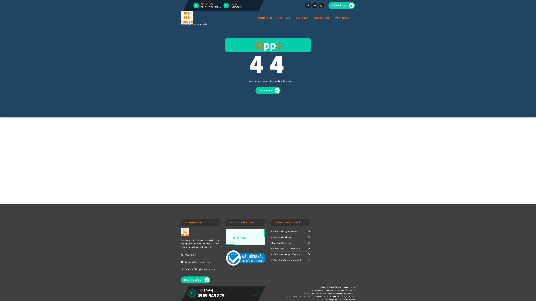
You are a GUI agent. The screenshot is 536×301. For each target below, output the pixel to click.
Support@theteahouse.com (198, 262)
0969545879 (236, 7)
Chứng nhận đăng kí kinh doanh (286, 260)
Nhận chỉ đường (193, 279)
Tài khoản (342, 18)
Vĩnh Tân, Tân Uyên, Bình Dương (200, 269)
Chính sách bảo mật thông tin (285, 254)
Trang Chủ (265, 18)
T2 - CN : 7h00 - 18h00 (210, 7)
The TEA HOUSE (239, 237)
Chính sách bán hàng (281, 237)
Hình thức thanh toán (281, 242)
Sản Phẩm (302, 18)
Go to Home (265, 90)
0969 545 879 (191, 254)
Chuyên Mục (322, 18)
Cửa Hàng (283, 18)
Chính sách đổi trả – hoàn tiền (285, 248)
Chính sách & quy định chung (284, 231)
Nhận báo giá (339, 5)
